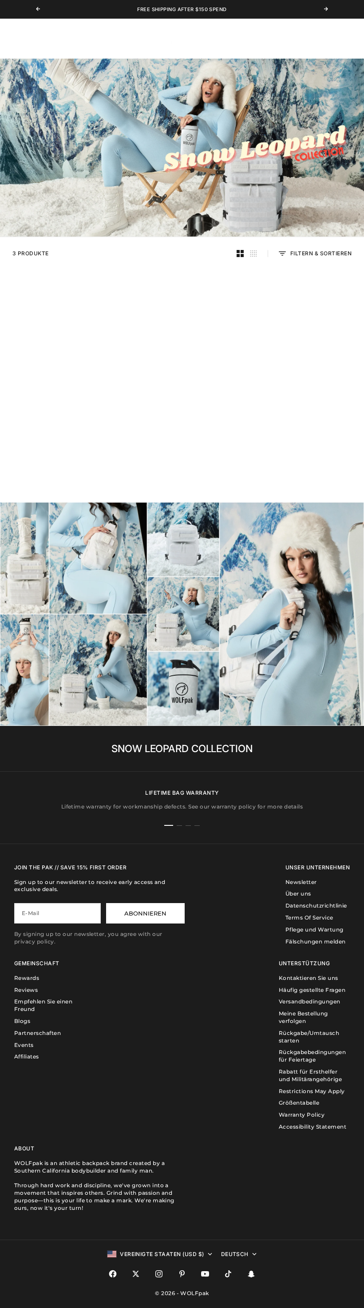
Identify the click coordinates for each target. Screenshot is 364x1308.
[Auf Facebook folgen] (112, 1273)
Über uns (298, 893)
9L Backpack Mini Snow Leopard (60, 399)
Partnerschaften (37, 1033)
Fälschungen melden (315, 941)
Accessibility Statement (312, 1126)
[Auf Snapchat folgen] (251, 1273)
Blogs (22, 1021)
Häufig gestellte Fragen (312, 990)
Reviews (26, 990)
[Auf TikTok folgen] (228, 1273)
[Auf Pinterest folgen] (182, 1273)
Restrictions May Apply (312, 1091)
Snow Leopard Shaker (304, 399)
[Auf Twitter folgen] (135, 1273)
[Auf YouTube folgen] (205, 1273)
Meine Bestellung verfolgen (303, 1017)
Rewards (26, 978)
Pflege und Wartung (314, 929)
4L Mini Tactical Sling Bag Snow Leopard (182, 403)
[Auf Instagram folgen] (158, 1273)
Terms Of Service (309, 917)
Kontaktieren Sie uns (308, 978)
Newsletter (301, 882)
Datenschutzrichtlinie (316, 905)
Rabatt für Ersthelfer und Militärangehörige (310, 1075)
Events (24, 1045)
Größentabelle (299, 1102)
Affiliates (26, 1056)
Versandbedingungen (309, 1001)
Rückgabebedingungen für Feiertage (312, 1056)
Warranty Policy (301, 1114)
